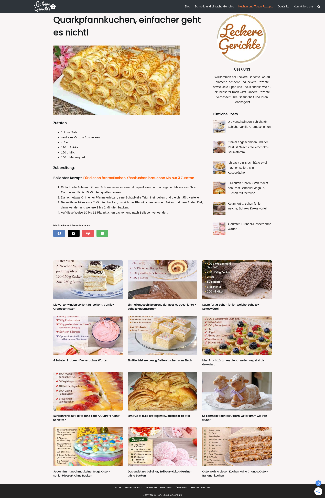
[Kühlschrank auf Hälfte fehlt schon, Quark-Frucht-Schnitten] (88, 391)
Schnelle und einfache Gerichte (214, 6)
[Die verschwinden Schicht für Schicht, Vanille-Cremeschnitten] (88, 279)
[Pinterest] (88, 233)
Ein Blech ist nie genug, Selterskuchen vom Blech (160, 360)
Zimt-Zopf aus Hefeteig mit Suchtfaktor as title (159, 416)
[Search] (318, 6)
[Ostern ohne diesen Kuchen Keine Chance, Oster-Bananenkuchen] (237, 446)
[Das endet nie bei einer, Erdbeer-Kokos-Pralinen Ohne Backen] (162, 446)
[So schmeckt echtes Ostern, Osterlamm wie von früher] (237, 391)
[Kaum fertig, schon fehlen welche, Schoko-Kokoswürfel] (237, 279)
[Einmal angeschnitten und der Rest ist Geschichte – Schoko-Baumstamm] (162, 279)
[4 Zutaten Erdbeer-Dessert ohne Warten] (88, 335)
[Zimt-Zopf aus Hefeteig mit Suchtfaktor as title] (162, 391)
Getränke (283, 6)
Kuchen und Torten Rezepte (255, 6)
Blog (187, 6)
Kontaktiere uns (303, 6)
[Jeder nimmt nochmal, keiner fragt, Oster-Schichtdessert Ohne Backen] (88, 446)
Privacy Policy (133, 487)
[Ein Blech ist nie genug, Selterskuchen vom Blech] (162, 335)
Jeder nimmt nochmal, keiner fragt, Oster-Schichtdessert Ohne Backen (81, 474)
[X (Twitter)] (74, 233)
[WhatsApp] (102, 233)
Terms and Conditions (158, 487)
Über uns (181, 487)
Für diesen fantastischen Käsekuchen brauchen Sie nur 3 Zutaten (138, 177)
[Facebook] (59, 233)
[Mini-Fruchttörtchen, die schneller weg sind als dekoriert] (237, 335)
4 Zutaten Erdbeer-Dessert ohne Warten (80, 360)
